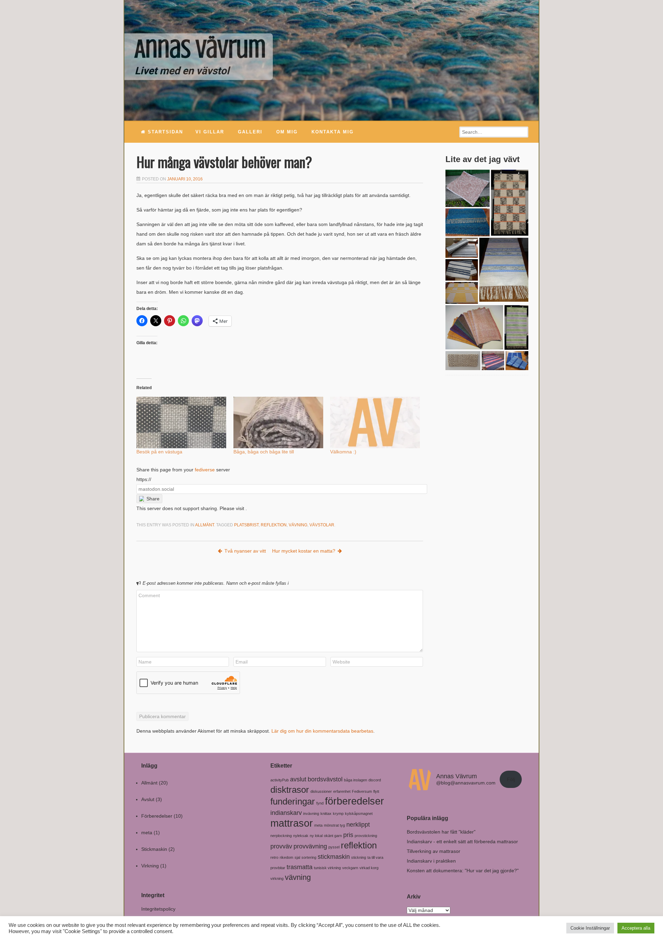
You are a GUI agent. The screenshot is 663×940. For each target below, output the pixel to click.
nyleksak (300, 836)
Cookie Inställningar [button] (590, 928)
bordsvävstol (325, 779)
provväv (281, 846)
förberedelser (354, 801)
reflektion (274, 525)
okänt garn (333, 836)
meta (146, 832)
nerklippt (358, 824)
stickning (358, 857)
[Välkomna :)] (375, 422)
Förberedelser (156, 816)
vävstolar (321, 525)
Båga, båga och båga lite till (263, 451)
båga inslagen (355, 780)
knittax (326, 813)
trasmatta (300, 867)
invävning (311, 813)
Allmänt (204, 525)
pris (348, 834)
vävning (298, 525)
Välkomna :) (343, 451)
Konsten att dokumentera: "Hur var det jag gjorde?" (463, 870)
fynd (320, 803)
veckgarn (350, 868)
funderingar (292, 801)
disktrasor (289, 789)
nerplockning (281, 836)
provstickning (366, 836)
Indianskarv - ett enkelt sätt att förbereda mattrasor (462, 841)
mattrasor (291, 823)
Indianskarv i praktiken (431, 861)
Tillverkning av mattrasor (433, 851)
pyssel (333, 847)
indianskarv (286, 812)
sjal (297, 857)
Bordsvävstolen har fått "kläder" (441, 832)
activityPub (279, 780)
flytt (376, 791)
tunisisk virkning (327, 868)
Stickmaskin (154, 849)
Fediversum (362, 791)
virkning (277, 878)
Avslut (147, 799)
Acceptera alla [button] (636, 928)
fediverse (205, 469)
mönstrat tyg (334, 825)
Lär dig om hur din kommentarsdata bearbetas (322, 731)
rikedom (286, 857)
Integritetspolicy (158, 909)
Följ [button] (511, 779)
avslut (298, 779)
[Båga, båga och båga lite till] (278, 422)
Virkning (150, 865)
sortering (308, 857)
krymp (338, 813)
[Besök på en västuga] (181, 422)
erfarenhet (341, 791)
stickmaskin (334, 856)
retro (274, 857)
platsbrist (246, 525)
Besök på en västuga (159, 451)
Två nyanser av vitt (245, 551)
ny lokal (316, 836)
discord (374, 780)
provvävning (310, 846)
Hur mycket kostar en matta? (303, 551)
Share (153, 498)
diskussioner (321, 791)
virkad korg (368, 868)
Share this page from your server (183, 469)
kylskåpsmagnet (359, 813)
